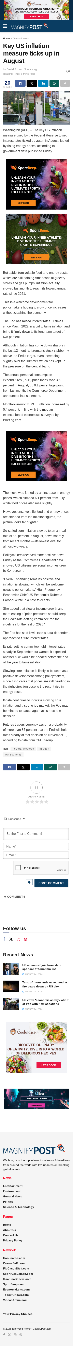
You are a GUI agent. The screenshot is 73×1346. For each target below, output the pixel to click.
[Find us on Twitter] (11, 939)
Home (6, 38)
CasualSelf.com (14, 1263)
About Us (9, 1230)
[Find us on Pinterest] (25, 939)
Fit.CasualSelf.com (16, 1268)
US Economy (13, 754)
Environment (12, 1191)
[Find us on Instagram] (18, 939)
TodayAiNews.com (16, 1294)
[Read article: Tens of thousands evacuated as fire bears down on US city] (11, 986)
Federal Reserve (23, 748)
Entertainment (13, 1186)
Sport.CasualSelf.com (18, 1273)
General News (21, 38)
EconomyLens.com (16, 1289)
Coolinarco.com (14, 1258)
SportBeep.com (13, 1284)
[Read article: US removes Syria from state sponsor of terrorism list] (11, 969)
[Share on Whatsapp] (54, 83)
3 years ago (31, 69)
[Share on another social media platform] (65, 83)
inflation (44, 748)
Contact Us (10, 1235)
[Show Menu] (5, 26)
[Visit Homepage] (29, 26)
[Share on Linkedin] (43, 83)
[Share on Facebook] (20, 83)
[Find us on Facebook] (4, 939)
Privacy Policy (13, 1240)
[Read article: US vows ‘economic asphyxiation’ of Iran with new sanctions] (11, 1004)
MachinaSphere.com (17, 1279)
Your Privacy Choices (17, 1314)
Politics (8, 1201)
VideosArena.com (15, 1300)
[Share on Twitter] (32, 83)
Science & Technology (18, 1207)
